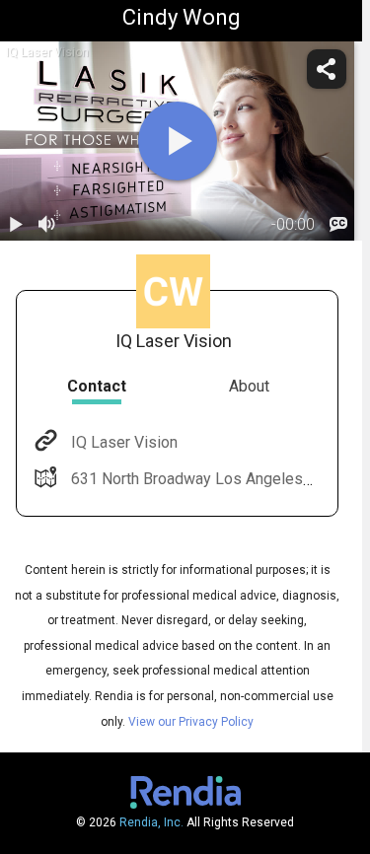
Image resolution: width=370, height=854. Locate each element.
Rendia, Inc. (151, 822)
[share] (326, 69)
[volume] (47, 225)
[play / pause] (16, 225)
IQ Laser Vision (124, 442)
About (249, 386)
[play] (177, 141)
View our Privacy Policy (191, 722)
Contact (96, 386)
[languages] (338, 225)
